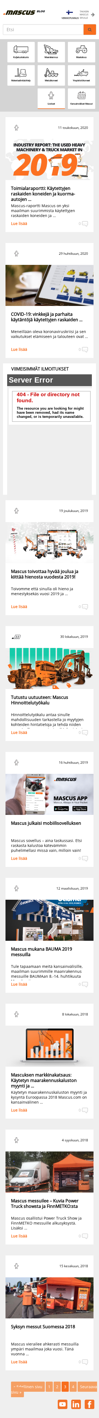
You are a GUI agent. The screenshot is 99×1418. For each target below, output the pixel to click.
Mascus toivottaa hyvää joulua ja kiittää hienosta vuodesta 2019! (44, 574)
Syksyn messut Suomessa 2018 (43, 1327)
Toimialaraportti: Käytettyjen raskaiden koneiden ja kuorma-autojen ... (43, 193)
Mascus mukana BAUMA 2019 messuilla (41, 951)
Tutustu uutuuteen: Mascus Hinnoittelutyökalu (39, 700)
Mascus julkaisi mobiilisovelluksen (46, 823)
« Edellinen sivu (27, 1386)
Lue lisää (19, 223)
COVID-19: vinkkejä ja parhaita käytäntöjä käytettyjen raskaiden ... (46, 317)
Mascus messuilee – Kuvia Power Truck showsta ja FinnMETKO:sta (45, 1203)
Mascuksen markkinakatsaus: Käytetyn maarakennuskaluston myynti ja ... (44, 1080)
